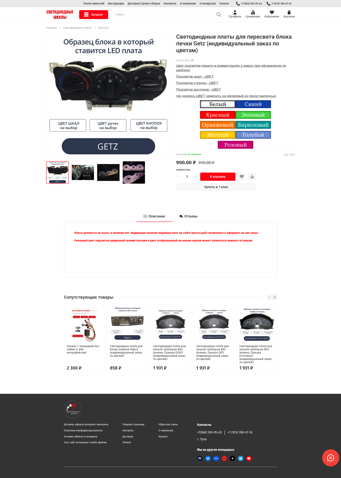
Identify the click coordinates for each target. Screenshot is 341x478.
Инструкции (116, 3)
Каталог (97, 15)
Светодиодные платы (77, 27)
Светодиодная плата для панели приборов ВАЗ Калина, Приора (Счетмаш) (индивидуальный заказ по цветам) (255, 354)
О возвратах (208, 3)
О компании (188, 3)
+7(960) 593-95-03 (209, 432)
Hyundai (103, 27)
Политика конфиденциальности (83, 430)
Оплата (224, 3)
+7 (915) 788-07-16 (281, 3)
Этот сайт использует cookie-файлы (85, 442)
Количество (183, 169)
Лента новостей (93, 3)
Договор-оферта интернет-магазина (86, 424)
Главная (51, 27)
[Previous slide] (52, 96)
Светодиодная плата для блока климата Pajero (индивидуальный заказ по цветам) (126, 350)
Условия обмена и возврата (80, 436)
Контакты (170, 3)
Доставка (128, 436)
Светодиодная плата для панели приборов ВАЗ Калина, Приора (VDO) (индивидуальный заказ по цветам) (169, 352)
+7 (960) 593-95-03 (251, 3)
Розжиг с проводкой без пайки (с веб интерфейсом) (83, 349)
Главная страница (133, 424)
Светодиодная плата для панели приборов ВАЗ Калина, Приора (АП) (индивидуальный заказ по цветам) (212, 352)
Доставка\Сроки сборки (144, 3)
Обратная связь (168, 424)
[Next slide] (165, 96)
